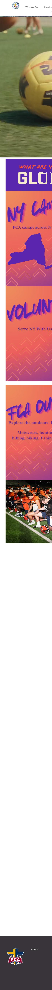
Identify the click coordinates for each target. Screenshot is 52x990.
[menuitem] (32, 7)
